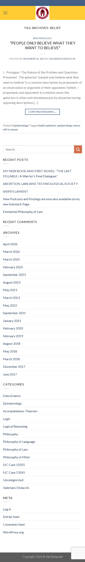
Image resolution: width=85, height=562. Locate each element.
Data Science (12, 396)
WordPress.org (13, 532)
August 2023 (11, 282)
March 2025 (11, 259)
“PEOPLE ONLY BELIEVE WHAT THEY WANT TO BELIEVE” (42, 45)
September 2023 (14, 274)
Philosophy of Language (19, 441)
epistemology (64, 125)
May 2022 (10, 305)
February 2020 (13, 328)
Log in (7, 509)
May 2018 (10, 351)
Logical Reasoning (15, 426)
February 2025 (13, 267)
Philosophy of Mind (16, 457)
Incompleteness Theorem (20, 411)
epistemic (50, 125)
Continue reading (42, 111)
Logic (6, 419)
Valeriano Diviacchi (62, 58)
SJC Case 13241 (14, 472)
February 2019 (13, 336)
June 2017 (10, 374)
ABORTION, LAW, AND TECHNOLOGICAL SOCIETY (40, 183)
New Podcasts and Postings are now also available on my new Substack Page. (41, 201)
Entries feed (11, 517)
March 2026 (11, 251)
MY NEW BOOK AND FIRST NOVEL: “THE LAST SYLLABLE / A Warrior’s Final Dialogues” (37, 173)
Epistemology (42, 38)
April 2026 (10, 244)
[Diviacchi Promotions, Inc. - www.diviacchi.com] (42, 13)
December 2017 (14, 366)
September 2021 (14, 313)
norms (76, 125)
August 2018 (11, 343)
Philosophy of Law (15, 449)
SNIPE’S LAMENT (15, 191)
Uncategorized (13, 480)
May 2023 (10, 290)
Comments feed (14, 524)
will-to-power (10, 129)
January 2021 (12, 321)
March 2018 (11, 359)
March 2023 (11, 297)
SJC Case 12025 (14, 464)
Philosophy (10, 434)
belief (41, 125)
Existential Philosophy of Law (22, 211)
